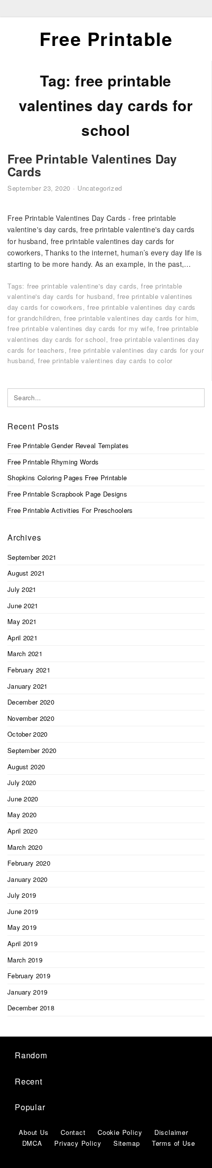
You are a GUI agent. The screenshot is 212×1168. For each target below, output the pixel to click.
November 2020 (30, 718)
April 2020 (22, 830)
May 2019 (21, 927)
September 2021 (31, 557)
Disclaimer (171, 1132)
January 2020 (27, 879)
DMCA (32, 1143)
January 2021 (27, 686)
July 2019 (21, 895)
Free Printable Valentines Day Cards (92, 165)
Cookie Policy (120, 1132)
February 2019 (28, 975)
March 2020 (24, 847)
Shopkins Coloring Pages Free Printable (67, 477)
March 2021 (24, 653)
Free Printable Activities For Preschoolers (70, 510)
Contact (73, 1132)
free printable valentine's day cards (82, 286)
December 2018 (30, 1007)
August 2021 (26, 573)
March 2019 (24, 959)
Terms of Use (173, 1143)
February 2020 (28, 863)
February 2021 (28, 669)
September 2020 (31, 750)
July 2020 (21, 782)
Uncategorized (99, 188)
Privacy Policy (77, 1143)
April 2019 (22, 943)
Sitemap (126, 1143)
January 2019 (27, 992)
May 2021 (21, 621)
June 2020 (22, 798)
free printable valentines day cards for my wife (80, 328)
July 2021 (21, 589)
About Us (33, 1132)
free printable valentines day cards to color (105, 360)
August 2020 (26, 766)
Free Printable (106, 38)
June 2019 (22, 911)
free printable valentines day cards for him (130, 318)
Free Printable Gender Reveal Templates (68, 445)
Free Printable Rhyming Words (53, 461)
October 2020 (27, 734)
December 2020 (30, 702)
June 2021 (22, 605)
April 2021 (22, 637)
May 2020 (21, 814)
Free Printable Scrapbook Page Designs (67, 494)
